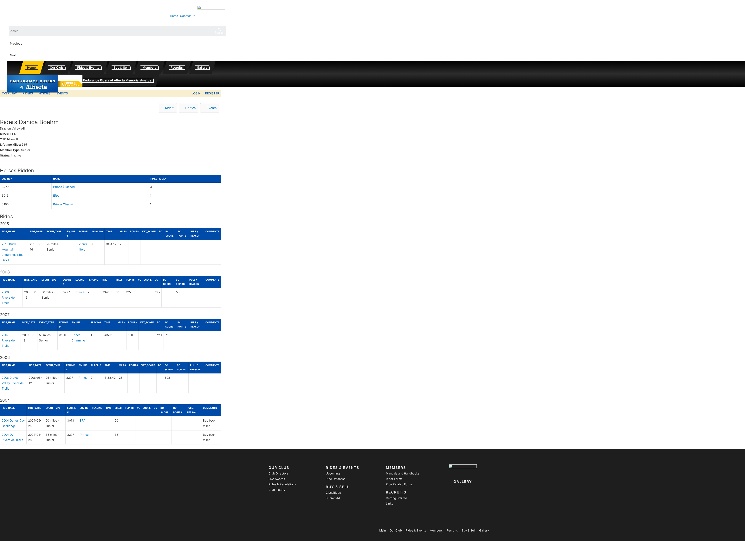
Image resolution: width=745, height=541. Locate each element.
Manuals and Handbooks (402, 473)
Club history (277, 490)
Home (31, 67)
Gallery (202, 67)
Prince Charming (64, 204)
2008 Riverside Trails (8, 297)
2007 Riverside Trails (8, 340)
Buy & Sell (120, 67)
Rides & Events (88, 67)
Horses (45, 93)
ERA (56, 195)
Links (389, 503)
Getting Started (396, 498)
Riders (28, 93)
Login (196, 93)
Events (62, 93)
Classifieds (333, 492)
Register (212, 93)
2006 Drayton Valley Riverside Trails (13, 383)
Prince (79, 292)
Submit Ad (333, 498)
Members (149, 67)
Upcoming (333, 473)
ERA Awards (277, 479)
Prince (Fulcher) (64, 187)
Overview (9, 93)
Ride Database (336, 479)
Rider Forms (394, 479)
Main (382, 530)
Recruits (177, 67)
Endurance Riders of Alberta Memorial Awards (117, 80)
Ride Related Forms (399, 484)
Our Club (56, 67)
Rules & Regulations (282, 484)
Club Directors (278, 473)
